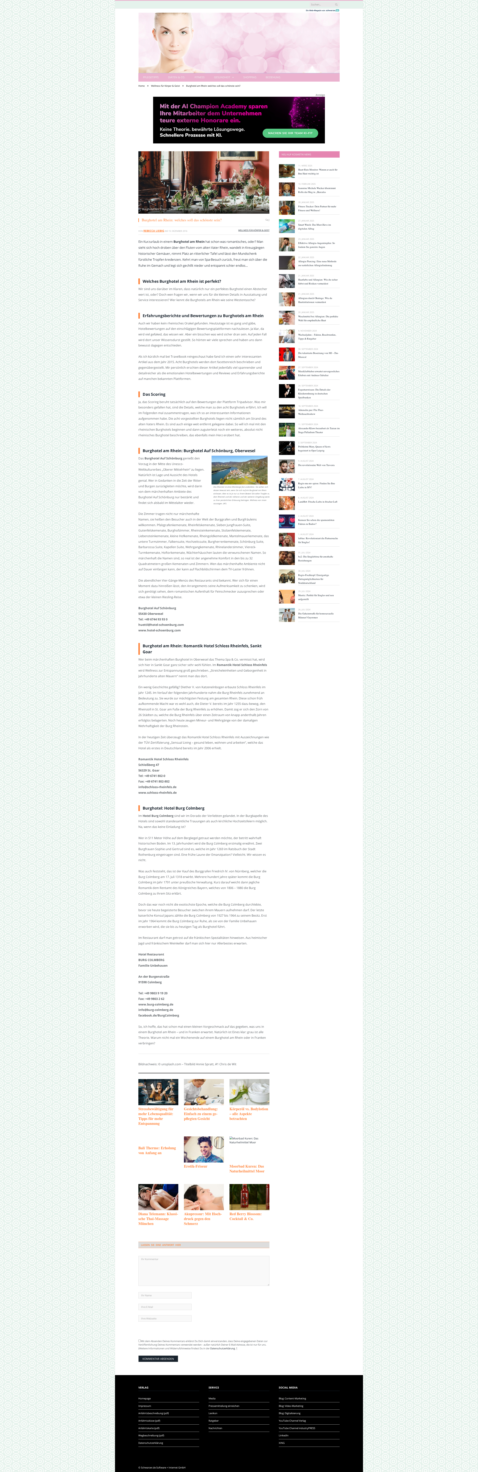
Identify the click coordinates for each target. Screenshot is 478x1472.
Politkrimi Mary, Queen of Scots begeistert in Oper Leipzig (314, 448)
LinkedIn (283, 1435)
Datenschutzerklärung (222, 1348)
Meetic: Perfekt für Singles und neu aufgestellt (316, 597)
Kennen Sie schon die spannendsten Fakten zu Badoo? (316, 522)
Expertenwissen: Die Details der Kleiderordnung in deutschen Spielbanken (314, 393)
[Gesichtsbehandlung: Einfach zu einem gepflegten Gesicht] (204, 1092)
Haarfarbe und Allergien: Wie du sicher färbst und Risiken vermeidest (318, 281)
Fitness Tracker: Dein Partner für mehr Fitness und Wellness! (317, 208)
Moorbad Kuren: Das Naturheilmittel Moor (247, 1169)
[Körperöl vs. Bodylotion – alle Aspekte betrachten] (249, 1092)
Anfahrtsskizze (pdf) (149, 1420)
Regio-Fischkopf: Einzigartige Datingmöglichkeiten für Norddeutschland (313, 579)
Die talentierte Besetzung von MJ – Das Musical (318, 355)
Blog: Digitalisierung (289, 1413)
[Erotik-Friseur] (204, 1149)
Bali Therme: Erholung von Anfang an (157, 1150)
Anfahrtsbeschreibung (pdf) (153, 1413)
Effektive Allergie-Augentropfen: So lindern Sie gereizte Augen (316, 245)
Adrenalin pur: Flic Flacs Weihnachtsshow (310, 412)
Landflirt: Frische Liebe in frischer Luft (317, 501)
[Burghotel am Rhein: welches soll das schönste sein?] (203, 183)
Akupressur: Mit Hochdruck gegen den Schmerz (203, 1218)
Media (212, 1398)
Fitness (200, 77)
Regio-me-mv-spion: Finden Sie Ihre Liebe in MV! (316, 485)
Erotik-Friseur (195, 1166)
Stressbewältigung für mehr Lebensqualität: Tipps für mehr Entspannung (155, 1116)
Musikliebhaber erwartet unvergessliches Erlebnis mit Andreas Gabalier (318, 373)
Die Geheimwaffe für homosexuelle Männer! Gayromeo (316, 615)
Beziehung (273, 77)
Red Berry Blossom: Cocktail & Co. (245, 1216)
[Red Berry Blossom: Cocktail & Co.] (249, 1197)
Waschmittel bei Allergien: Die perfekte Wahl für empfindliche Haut (318, 318)
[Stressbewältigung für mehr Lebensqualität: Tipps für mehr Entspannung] (158, 1092)
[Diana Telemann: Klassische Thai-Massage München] (158, 1197)
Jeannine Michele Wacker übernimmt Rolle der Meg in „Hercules (317, 190)
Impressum (144, 1406)
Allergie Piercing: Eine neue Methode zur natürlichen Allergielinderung (317, 263)
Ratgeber (214, 1420)
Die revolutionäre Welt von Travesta (316, 465)
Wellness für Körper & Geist (253, 230)
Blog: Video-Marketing (291, 1406)
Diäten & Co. (176, 77)
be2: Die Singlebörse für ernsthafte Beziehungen (315, 558)
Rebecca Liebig (153, 231)
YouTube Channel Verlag (292, 1420)
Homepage (144, 1398)
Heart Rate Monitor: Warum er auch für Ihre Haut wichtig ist (317, 171)
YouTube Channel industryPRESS (297, 1428)
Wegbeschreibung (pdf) (151, 1435)
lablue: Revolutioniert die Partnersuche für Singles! (318, 540)
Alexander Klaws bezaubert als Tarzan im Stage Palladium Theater (319, 430)
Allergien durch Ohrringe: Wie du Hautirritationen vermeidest (315, 300)
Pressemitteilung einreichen (224, 1406)
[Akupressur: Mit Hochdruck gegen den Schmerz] (204, 1197)
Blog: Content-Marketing (292, 1398)
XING (282, 1443)
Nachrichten (215, 1428)
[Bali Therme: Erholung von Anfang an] (158, 1140)
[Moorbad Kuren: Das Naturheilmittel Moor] (249, 1149)
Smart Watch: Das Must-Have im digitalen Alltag (314, 226)
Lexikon (213, 1413)
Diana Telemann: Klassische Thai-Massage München (158, 1218)
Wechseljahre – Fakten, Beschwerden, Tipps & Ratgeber (317, 336)
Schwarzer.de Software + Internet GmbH (163, 1467)
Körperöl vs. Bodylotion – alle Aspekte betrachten (248, 1114)
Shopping (249, 77)
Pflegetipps (151, 77)
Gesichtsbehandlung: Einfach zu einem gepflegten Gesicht (201, 1114)
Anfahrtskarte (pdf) (148, 1428)
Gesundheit (222, 77)
